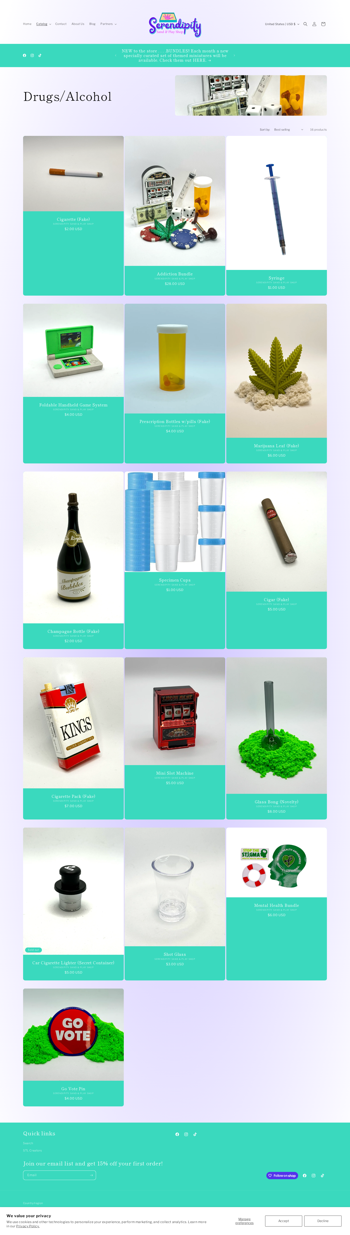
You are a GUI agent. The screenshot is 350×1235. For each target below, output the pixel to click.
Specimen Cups (175, 580)
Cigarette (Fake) (73, 219)
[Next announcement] (234, 55)
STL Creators (32, 1150)
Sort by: (265, 129)
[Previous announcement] (115, 55)
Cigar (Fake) (276, 599)
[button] (43, 24)
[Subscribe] (91, 1175)
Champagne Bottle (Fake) (73, 631)
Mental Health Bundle (276, 905)
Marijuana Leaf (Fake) (276, 445)
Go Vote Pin (73, 1088)
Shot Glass (175, 954)
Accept (283, 1221)
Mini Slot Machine (175, 773)
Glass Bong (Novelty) (276, 801)
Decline (323, 1221)
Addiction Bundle (175, 273)
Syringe (276, 277)
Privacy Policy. (27, 1226)
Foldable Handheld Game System (73, 404)
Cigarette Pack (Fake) (73, 796)
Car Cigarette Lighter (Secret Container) (73, 962)
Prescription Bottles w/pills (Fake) (175, 421)
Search (28, 1143)
